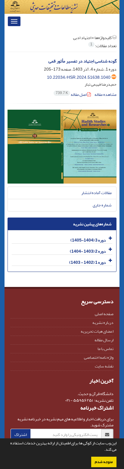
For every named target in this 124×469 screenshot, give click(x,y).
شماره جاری (102, 205)
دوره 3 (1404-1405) (88, 240)
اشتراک (20, 435)
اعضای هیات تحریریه (97, 331)
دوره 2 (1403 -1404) (88, 251)
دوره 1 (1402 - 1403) (87, 262)
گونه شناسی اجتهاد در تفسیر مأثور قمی (82, 61)
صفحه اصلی (104, 314)
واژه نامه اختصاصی (98, 357)
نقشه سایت (104, 366)
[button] (103, 450)
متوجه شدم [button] (104, 461)
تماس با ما (105, 349)
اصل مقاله (71, 94)
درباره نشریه (102, 322)
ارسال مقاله (104, 340)
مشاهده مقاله (105, 94)
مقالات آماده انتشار (96, 193)
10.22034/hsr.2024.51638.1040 (78, 77)
